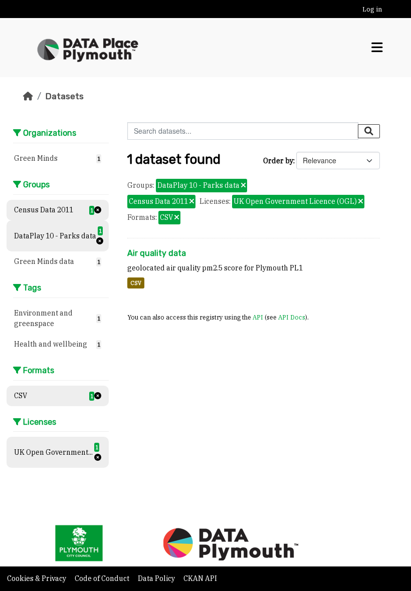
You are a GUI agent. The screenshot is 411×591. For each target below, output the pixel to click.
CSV (135, 282)
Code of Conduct (103, 578)
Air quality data (156, 253)
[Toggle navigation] (377, 48)
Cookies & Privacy (37, 578)
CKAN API (200, 578)
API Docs (291, 317)
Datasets (64, 96)
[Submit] (369, 131)
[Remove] (243, 185)
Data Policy (157, 578)
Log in (372, 9)
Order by (278, 160)
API (258, 317)
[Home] (28, 96)
